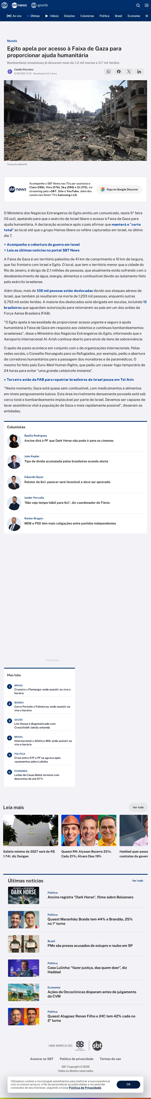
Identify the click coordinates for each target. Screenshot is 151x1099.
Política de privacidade (76, 1059)
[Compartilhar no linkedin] (139, 71)
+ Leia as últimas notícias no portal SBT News (41, 250)
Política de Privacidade (85, 1087)
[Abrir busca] (138, 5)
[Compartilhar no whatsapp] (108, 71)
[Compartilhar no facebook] (118, 71)
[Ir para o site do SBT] (97, 1046)
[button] (30, 840)
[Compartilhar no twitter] (129, 71)
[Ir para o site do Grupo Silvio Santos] (69, 1046)
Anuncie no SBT (41, 1059)
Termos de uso (110, 1059)
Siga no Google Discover (122, 189)
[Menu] (146, 5)
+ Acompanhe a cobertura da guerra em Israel (42, 244)
